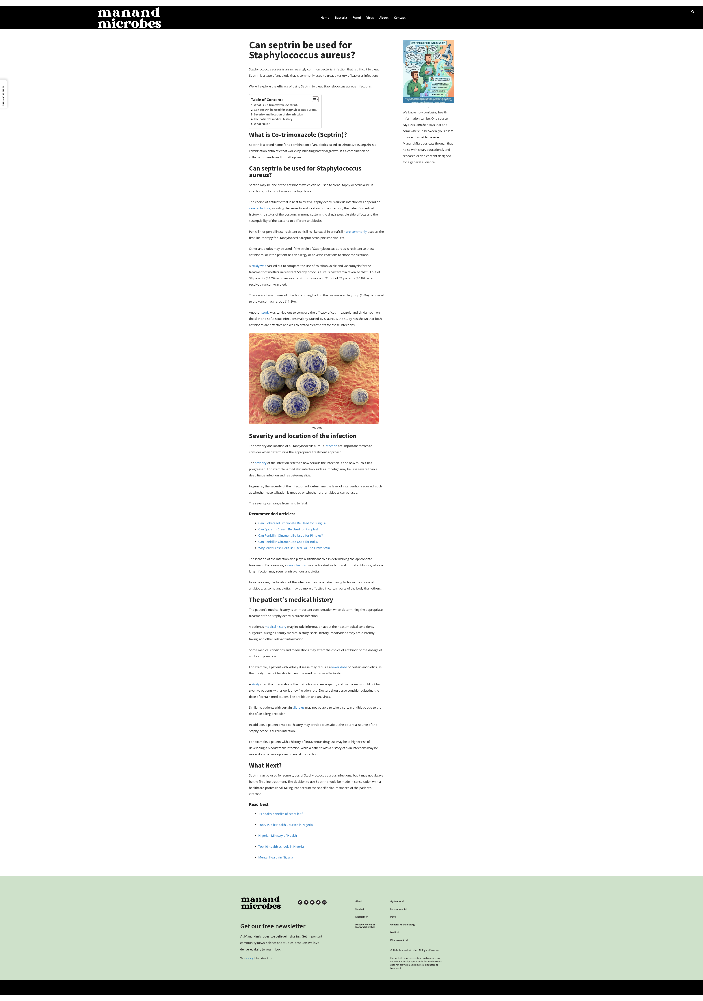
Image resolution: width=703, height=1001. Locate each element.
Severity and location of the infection (278, 114)
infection (331, 446)
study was (258, 266)
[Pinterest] (318, 902)
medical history (276, 626)
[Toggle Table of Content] (313, 99)
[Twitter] (306, 902)
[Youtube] (312, 902)
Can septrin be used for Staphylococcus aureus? (285, 109)
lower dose (339, 667)
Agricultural (397, 901)
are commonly (356, 231)
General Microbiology (402, 924)
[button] (3, 94)
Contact (400, 18)
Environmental (398, 909)
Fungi (357, 18)
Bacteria (341, 18)
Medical (394, 932)
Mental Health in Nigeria (275, 857)
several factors (259, 208)
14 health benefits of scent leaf (280, 814)
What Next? (262, 124)
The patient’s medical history (273, 119)
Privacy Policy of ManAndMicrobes (365, 925)
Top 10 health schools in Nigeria (281, 846)
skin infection (297, 565)
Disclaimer (361, 916)
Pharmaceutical (399, 940)
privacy (249, 958)
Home (325, 18)
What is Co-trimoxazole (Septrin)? (276, 105)
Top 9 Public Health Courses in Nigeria (285, 825)
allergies (298, 707)
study (265, 312)
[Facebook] (300, 902)
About (383, 18)
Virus (370, 18)
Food (393, 916)
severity (260, 463)
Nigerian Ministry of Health (277, 835)
